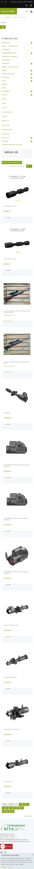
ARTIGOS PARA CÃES (8, 74)
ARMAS (4, 70)
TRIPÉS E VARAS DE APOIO (10, 67)
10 (22, 808)
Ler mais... (10, 867)
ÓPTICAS (4, 95)
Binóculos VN (5, 121)
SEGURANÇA (6, 77)
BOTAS (4, 88)
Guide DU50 (7, 413)
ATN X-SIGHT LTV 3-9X (10, 259)
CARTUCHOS (6, 138)
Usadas (4, 103)
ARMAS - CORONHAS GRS (10, 46)
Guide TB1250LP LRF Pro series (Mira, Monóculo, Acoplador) (17, 465)
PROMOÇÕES (6, 60)
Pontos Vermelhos (7, 129)
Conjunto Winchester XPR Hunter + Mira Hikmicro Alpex (17, 362)
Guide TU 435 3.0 (8, 781)
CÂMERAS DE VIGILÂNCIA (9, 56)
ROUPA (4, 81)
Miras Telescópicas (7, 112)
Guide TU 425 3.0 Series (10, 677)
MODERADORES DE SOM (9, 53)
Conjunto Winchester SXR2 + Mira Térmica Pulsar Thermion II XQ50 (17, 311)
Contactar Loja (8, 321)
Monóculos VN (6, 134)
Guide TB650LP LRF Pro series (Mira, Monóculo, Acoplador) (16, 572)
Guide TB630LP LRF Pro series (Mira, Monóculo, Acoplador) (16, 519)
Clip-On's (4, 107)
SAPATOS (5, 84)
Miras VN (4, 99)
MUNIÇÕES (5, 141)
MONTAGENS (6, 43)
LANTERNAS (5, 63)
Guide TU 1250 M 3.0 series (11, 625)
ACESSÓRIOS (6, 91)
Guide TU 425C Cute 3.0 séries (12, 729)
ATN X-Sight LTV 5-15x (10, 206)
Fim (12, 811)
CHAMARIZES (6, 49)
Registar (31, 5)
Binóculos (4, 116)
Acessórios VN (6, 125)
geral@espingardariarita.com (11, 838)
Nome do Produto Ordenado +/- (12, 162)
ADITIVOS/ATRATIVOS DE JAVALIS (12, 145)
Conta (27, 5)
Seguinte (5, 811)
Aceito (4, 867)
